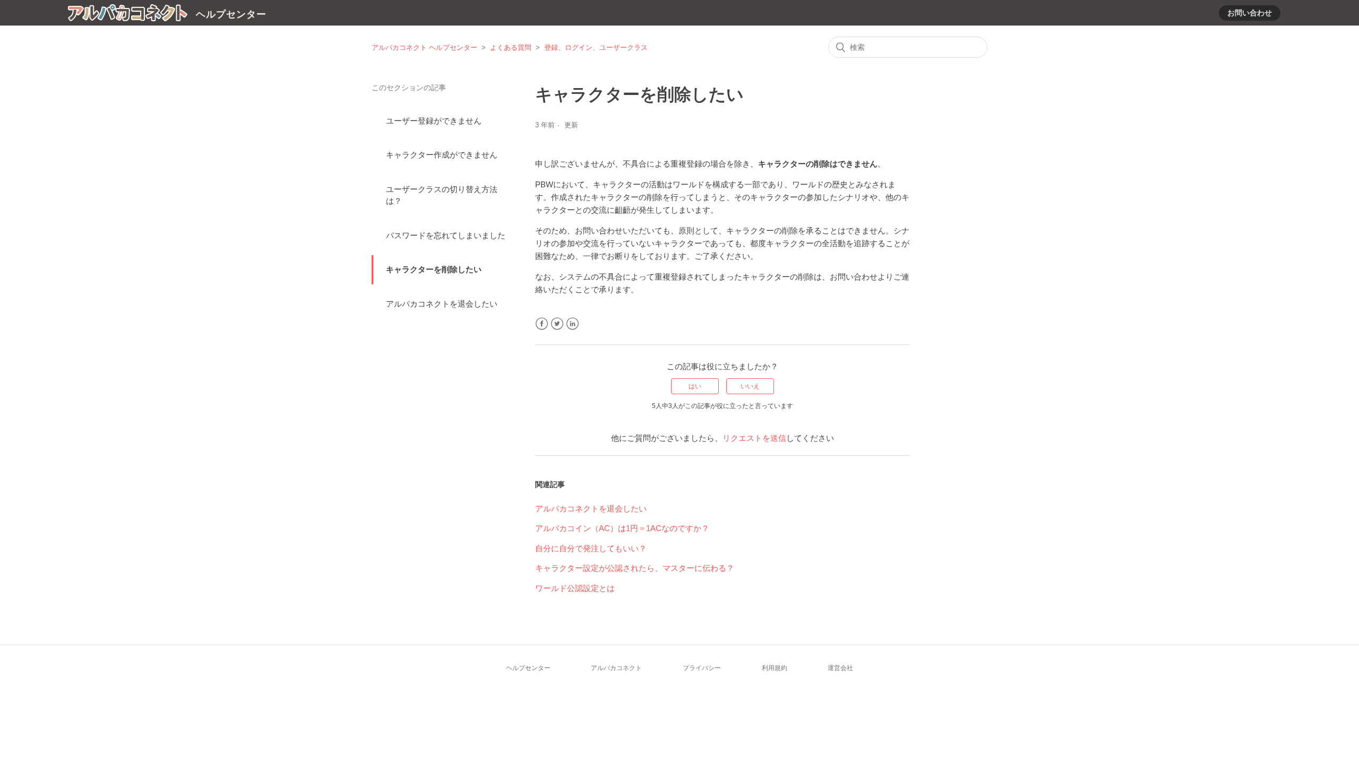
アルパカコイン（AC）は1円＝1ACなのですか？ (622, 528)
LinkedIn (572, 324)
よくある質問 (510, 47)
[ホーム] (127, 14)
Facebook (541, 324)
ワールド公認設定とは (575, 588)
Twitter (557, 324)
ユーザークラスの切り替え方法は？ (441, 195)
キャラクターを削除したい (433, 269)
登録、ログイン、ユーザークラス (596, 47)
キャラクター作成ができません (441, 154)
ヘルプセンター (528, 668)
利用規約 (774, 668)
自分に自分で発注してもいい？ (591, 548)
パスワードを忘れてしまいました (445, 235)
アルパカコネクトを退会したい (441, 303)
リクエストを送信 (754, 437)
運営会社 (840, 668)
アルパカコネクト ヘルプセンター (424, 47)
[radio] (695, 386)
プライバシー (702, 668)
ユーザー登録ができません (433, 120)
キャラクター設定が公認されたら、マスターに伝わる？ (634, 567)
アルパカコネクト (616, 668)
